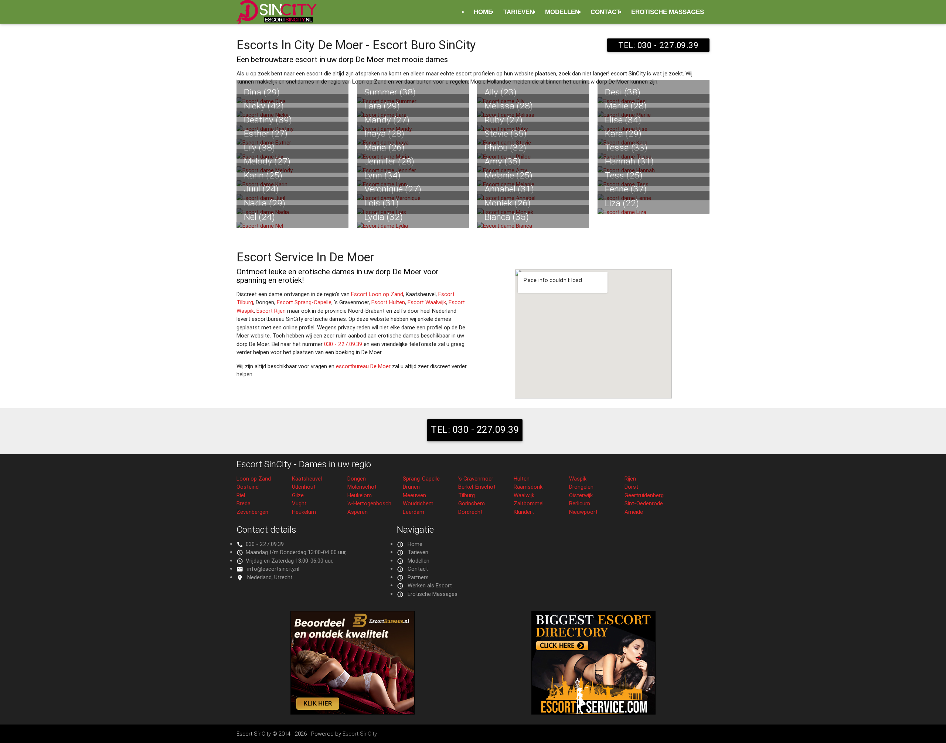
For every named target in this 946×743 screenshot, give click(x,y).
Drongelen (581, 486)
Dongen (356, 478)
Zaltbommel (529, 503)
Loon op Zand (253, 478)
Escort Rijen (271, 310)
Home (483, 12)
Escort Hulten (388, 302)
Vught (299, 503)
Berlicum (579, 503)
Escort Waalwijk (427, 302)
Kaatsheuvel (307, 478)
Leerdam (413, 511)
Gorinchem (471, 503)
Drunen (411, 486)
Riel (240, 495)
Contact (605, 12)
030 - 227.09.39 (343, 343)
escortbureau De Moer (363, 366)
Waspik (577, 478)
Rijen (630, 478)
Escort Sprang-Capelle (304, 302)
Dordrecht (470, 511)
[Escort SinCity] (276, 16)
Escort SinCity (360, 733)
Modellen (562, 12)
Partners (418, 577)
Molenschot (362, 486)
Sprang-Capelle (421, 478)
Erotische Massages (667, 12)
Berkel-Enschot (477, 486)
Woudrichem (418, 503)
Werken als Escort (430, 585)
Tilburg (466, 495)
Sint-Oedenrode (644, 503)
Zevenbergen (252, 511)
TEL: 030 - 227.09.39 (658, 45)
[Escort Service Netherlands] (593, 712)
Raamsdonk (528, 486)
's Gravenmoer (475, 478)
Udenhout (304, 486)
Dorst (631, 486)
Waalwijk (524, 495)
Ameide (634, 511)
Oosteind (247, 486)
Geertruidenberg (644, 495)
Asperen (357, 511)
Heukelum (304, 511)
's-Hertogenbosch (369, 503)
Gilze (298, 495)
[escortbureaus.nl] (352, 712)
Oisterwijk (581, 495)
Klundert (524, 511)
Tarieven (518, 12)
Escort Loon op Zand (377, 294)
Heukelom (359, 495)
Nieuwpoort (583, 511)
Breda (243, 503)
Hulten (522, 478)
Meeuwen (414, 495)
